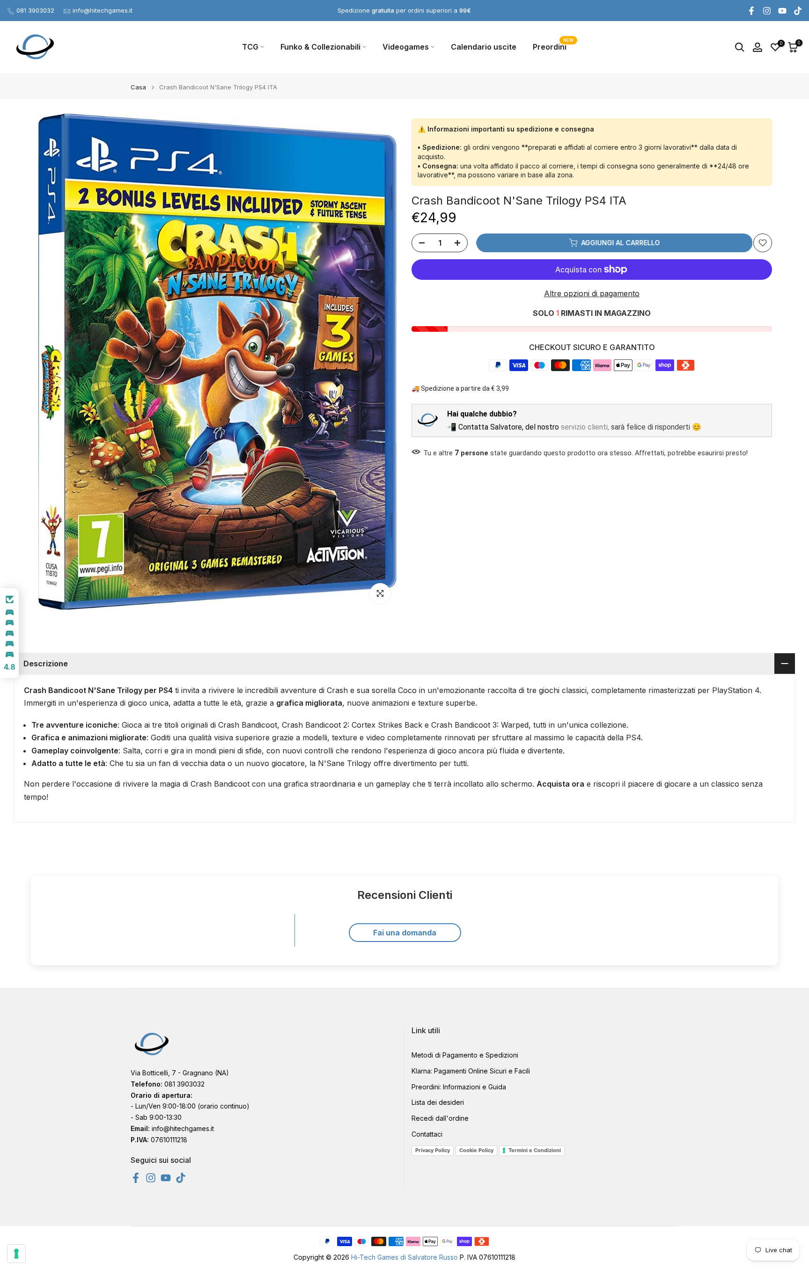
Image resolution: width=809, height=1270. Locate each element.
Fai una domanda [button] (404, 932)
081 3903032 (35, 10)
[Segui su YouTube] (782, 10)
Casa (138, 87)
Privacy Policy (432, 1150)
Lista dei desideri (438, 1102)
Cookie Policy (476, 1150)
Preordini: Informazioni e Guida (459, 1087)
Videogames (405, 46)
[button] (9, 633)
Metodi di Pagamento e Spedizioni (465, 1055)
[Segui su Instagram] (767, 10)
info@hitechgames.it (102, 10)
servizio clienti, (585, 426)
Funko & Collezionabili (320, 46)
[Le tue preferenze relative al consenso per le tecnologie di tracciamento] (16, 1254)
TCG (250, 46)
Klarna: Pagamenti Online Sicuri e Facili (471, 1071)
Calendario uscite (483, 46)
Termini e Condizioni (534, 1150)
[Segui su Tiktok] (798, 10)
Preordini (553, 46)
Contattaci (427, 1134)
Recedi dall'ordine (440, 1118)
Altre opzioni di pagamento (592, 293)
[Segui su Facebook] (751, 10)
